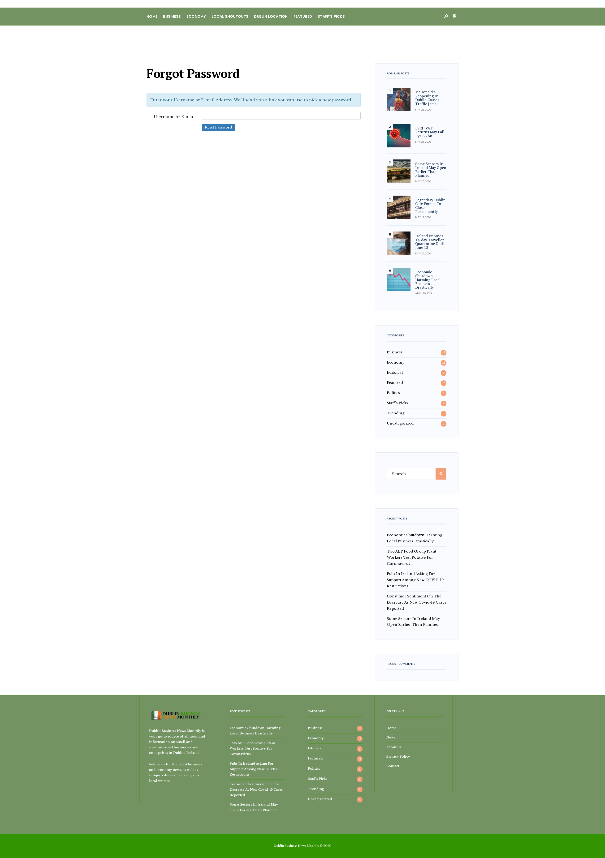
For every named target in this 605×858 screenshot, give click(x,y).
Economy (196, 16)
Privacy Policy (398, 756)
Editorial (395, 372)
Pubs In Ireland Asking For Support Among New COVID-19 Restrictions (415, 580)
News (390, 737)
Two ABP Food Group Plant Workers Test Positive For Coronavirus (411, 557)
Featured (303, 16)
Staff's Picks (397, 403)
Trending (395, 413)
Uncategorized (400, 423)
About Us (393, 747)
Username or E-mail (174, 116)
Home (152, 16)
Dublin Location (271, 16)
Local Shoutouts (230, 16)
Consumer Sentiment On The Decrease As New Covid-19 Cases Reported (416, 602)
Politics (393, 393)
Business (172, 16)
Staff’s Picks (331, 16)
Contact (392, 766)
